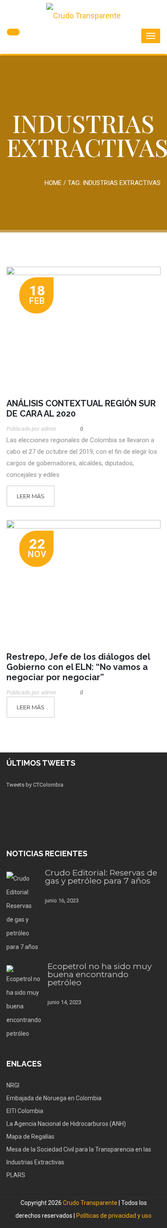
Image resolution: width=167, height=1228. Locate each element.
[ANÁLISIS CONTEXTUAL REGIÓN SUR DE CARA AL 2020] (83, 328)
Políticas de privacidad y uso (114, 1215)
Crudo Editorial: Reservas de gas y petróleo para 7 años (101, 877)
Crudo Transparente (90, 1202)
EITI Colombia (24, 1111)
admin (48, 429)
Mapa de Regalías (30, 1136)
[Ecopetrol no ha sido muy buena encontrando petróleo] (23, 1002)
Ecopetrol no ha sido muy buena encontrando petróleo (100, 974)
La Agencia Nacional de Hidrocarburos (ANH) (66, 1123)
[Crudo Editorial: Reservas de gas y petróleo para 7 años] (22, 913)
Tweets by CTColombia (34, 784)
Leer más (31, 496)
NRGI (12, 1085)
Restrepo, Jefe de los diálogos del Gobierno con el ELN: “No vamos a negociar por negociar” (78, 667)
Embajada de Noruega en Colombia (53, 1098)
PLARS (15, 1175)
